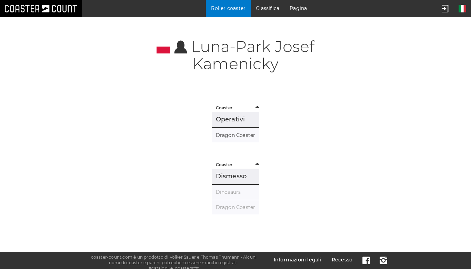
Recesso (342, 260)
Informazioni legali (297, 260)
